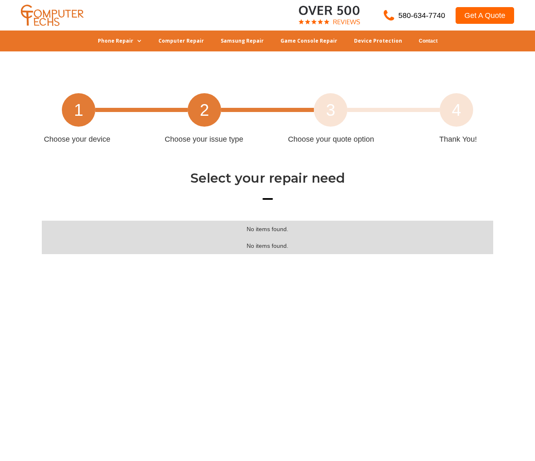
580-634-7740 (421, 15)
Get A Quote (484, 15)
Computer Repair (181, 40)
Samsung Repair (242, 40)
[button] (119, 41)
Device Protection (378, 40)
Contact (428, 41)
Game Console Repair (308, 40)
